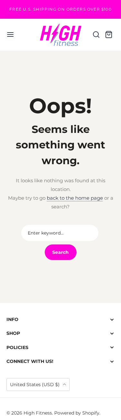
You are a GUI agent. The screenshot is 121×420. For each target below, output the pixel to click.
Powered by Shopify (76, 413)
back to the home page (75, 198)
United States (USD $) (35, 384)
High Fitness (38, 413)
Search (60, 252)
